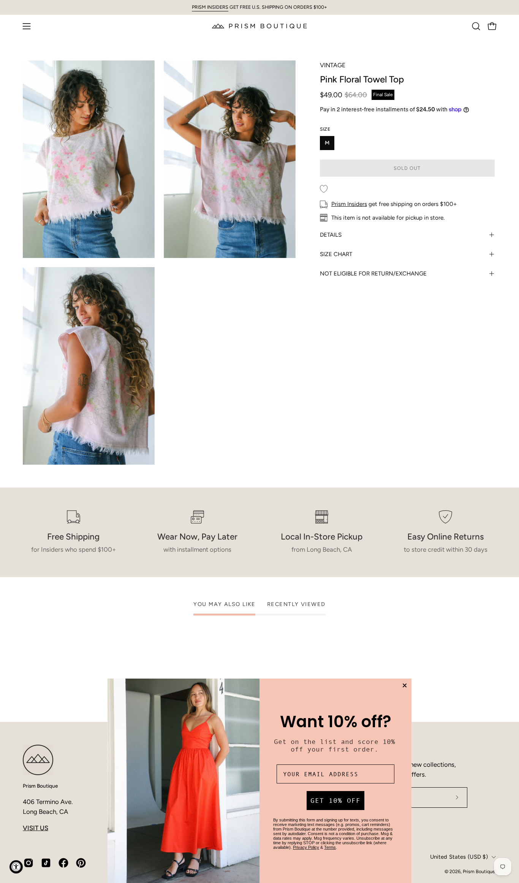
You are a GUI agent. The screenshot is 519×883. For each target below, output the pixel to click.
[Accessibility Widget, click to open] (16, 867)
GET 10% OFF (335, 800)
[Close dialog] (404, 685)
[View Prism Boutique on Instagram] (28, 863)
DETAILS (331, 234)
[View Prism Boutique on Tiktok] (46, 863)
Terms (330, 847)
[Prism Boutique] (259, 26)
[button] (476, 26)
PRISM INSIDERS (210, 7)
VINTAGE (332, 65)
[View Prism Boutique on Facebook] (63, 863)
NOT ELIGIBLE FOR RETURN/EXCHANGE (373, 273)
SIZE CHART (336, 254)
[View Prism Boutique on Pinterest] (81, 863)
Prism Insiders (349, 204)
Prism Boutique (40, 786)
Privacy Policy (306, 847)
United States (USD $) (459, 856)
